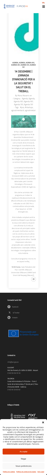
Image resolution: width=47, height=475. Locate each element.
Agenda (15, 63)
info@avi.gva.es (13, 362)
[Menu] (44, 6)
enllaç (27, 261)
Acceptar (23, 451)
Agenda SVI (25, 65)
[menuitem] (43, 2)
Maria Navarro (23, 96)
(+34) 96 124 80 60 (13, 390)
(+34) (13, 373)
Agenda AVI (30, 63)
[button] (43, 422)
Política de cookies (9, 472)
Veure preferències (24, 466)
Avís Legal (40, 472)
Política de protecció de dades (26, 472)
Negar (23, 459)
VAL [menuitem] (43, 3)
